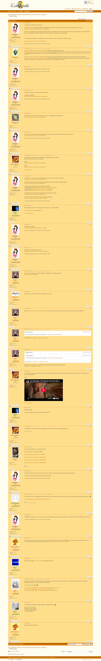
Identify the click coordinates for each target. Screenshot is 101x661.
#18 (90, 407)
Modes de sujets (89, 20)
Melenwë (15, 459)
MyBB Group (20, 659)
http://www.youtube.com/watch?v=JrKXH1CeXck (34, 51)
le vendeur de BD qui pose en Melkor (61, 541)
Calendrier (86, 8)
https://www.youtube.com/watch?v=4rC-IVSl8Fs (34, 454)
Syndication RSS (52, 657)
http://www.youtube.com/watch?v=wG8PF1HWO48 (35, 198)
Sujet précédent (12, 644)
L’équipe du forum (16, 657)
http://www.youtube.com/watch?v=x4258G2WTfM (35, 41)
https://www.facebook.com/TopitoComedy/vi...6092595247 (37, 499)
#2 (90, 48)
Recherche (68, 8)
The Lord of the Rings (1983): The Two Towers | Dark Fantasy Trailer (39, 589)
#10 (90, 224)
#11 (90, 247)
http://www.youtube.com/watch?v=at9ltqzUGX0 (42, 190)
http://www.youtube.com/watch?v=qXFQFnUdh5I (34, 58)
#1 (90, 22)
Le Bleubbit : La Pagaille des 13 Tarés (32, 366)
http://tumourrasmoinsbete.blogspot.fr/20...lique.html (35, 96)
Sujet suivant (20, 644)
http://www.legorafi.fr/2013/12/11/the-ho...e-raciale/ (35, 227)
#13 (90, 291)
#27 (90, 602)
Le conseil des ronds (28, 213)
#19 (90, 426)
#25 (90, 558)
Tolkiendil (10, 657)
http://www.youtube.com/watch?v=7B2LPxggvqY (34, 117)
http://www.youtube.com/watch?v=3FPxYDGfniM (34, 135)
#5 (90, 113)
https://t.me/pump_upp (28, 169)
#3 (90, 66)
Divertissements (36, 14)
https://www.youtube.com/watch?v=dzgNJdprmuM (35, 462)
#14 (90, 308)
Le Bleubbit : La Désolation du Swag (39, 337)
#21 (90, 470)
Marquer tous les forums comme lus (41, 657)
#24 (90, 538)
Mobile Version (31, 657)
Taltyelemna (15, 122)
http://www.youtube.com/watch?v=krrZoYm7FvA (46, 187)
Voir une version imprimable (14, 651)
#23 (90, 514)
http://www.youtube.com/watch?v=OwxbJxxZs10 (34, 56)
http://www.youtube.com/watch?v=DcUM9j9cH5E (34, 194)
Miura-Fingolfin (15, 164)
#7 (90, 155)
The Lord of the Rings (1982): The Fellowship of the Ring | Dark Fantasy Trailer (41, 587)
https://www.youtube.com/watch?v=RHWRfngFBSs (35, 459)
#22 (90, 494)
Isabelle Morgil (50, 494)
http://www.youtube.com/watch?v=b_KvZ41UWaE (35, 50)
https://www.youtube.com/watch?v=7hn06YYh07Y (35, 167)
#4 (90, 90)
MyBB (11, 659)
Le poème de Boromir (29, 210)
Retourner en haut (23, 657)
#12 (90, 271)
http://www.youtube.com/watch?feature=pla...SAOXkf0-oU (36, 28)
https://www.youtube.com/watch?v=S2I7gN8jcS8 (34, 457)
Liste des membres (77, 8)
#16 (90, 349)
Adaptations (44, 14)
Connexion (21, 11)
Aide (92, 8)
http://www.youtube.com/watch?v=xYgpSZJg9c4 (42, 188)
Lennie (48, 271)
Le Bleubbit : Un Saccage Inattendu (54, 334)
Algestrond (15, 57)
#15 (90, 329)
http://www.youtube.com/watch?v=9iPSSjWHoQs (34, 183)
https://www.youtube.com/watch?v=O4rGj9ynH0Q (35, 162)
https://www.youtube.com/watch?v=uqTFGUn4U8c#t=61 (36, 251)
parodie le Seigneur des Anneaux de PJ (36, 310)
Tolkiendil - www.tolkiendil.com (24, 14)
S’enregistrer (27, 11)
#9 (90, 205)
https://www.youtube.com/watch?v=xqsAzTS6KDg (35, 179)
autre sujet (38, 516)
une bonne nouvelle (39, 560)
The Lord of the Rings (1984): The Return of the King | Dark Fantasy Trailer (40, 590)
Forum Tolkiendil (12, 14)
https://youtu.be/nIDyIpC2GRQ (31, 274)
